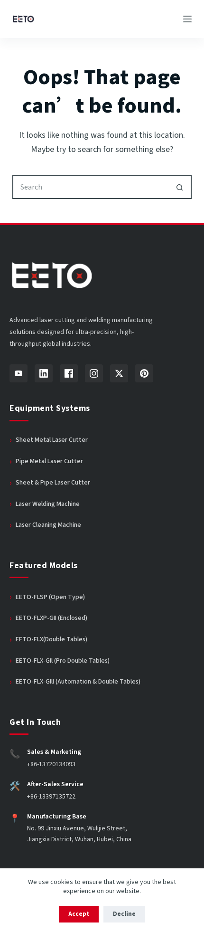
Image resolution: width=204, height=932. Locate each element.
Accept (78, 914)
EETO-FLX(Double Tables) (51, 639)
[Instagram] (94, 373)
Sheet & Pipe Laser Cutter (53, 482)
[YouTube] (18, 373)
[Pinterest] (144, 373)
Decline (124, 914)
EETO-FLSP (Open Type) (50, 597)
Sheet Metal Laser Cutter (52, 440)
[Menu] (187, 19)
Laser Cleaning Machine (48, 525)
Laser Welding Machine (48, 504)
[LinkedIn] (44, 373)
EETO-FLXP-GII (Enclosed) (51, 618)
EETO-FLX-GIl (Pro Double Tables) (63, 661)
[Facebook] (69, 373)
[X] (119, 373)
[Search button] (180, 187)
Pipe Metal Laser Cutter (49, 461)
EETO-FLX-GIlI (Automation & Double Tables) (78, 681)
